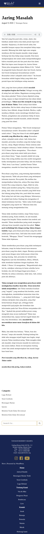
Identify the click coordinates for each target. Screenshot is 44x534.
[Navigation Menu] (39, 3)
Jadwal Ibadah (22, 472)
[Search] (39, 423)
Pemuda (22, 519)
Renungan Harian (21, 23)
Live (22, 503)
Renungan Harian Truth (22, 476)
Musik (22, 527)
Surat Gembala (7, 399)
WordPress (20, 464)
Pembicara (22, 500)
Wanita (22, 523)
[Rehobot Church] (9, 3)
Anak (22, 511)
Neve (4, 464)
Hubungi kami (22, 532)
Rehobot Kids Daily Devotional (13, 415)
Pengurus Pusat (22, 496)
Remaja (22, 515)
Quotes (4, 407)
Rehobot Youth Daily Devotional (14, 411)
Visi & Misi (22, 492)
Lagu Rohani (6, 395)
